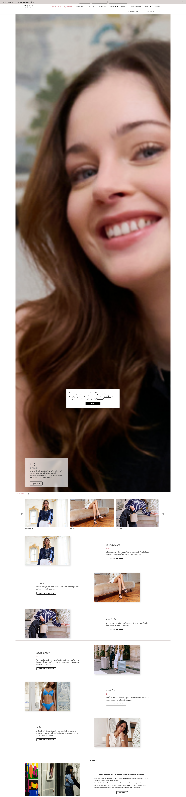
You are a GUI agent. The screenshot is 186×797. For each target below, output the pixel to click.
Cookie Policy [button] (107, 397)
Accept (93, 403)
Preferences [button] (100, 399)
